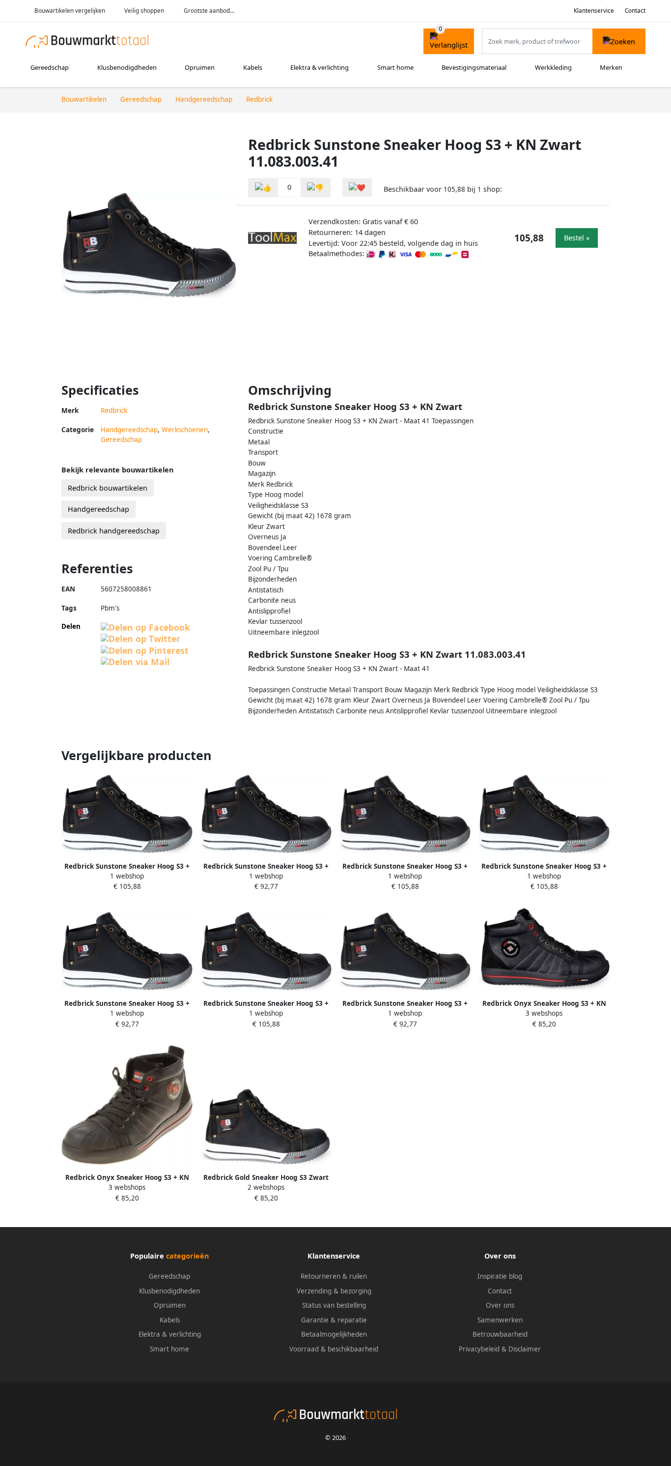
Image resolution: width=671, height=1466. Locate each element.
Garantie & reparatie (334, 1320)
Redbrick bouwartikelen (107, 488)
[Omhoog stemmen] (263, 187)
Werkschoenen (185, 429)
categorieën (187, 1256)
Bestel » (576, 237)
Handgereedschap (129, 429)
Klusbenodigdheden (127, 67)
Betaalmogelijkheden (334, 1334)
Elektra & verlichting (319, 67)
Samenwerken (500, 1320)
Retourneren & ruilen (334, 1276)
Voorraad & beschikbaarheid (333, 1349)
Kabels (252, 67)
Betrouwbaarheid (500, 1334)
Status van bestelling (334, 1305)
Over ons (500, 1305)
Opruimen (200, 67)
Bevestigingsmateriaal (474, 67)
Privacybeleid (479, 1349)
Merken (611, 67)
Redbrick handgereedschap (114, 530)
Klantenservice (594, 10)
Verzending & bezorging (334, 1291)
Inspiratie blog (499, 1276)
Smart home (395, 67)
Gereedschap (49, 67)
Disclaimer (524, 1349)
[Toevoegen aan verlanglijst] (357, 187)
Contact (635, 10)
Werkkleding (553, 67)
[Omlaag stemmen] (315, 187)
